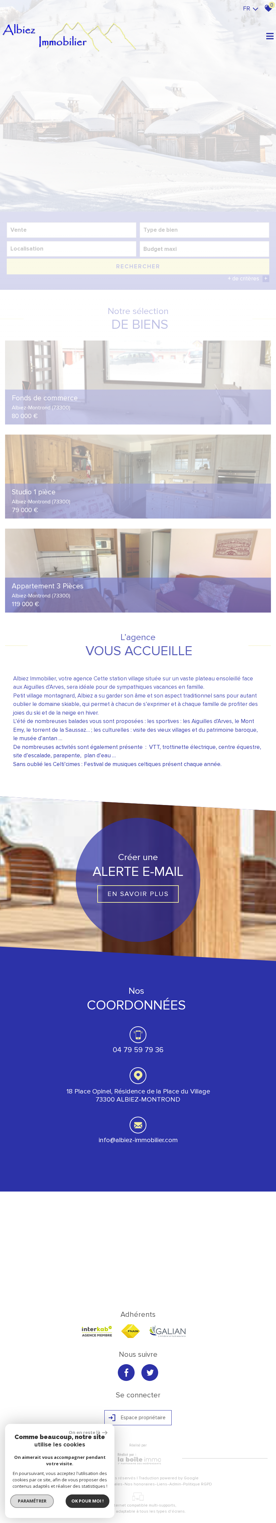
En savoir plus (138, 894)
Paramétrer (32, 1501)
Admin (175, 1484)
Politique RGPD (197, 1484)
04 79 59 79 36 (138, 1050)
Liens (162, 1484)
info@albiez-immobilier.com (138, 1140)
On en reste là (84, 1432)
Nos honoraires (140, 1484)
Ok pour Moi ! (87, 1501)
